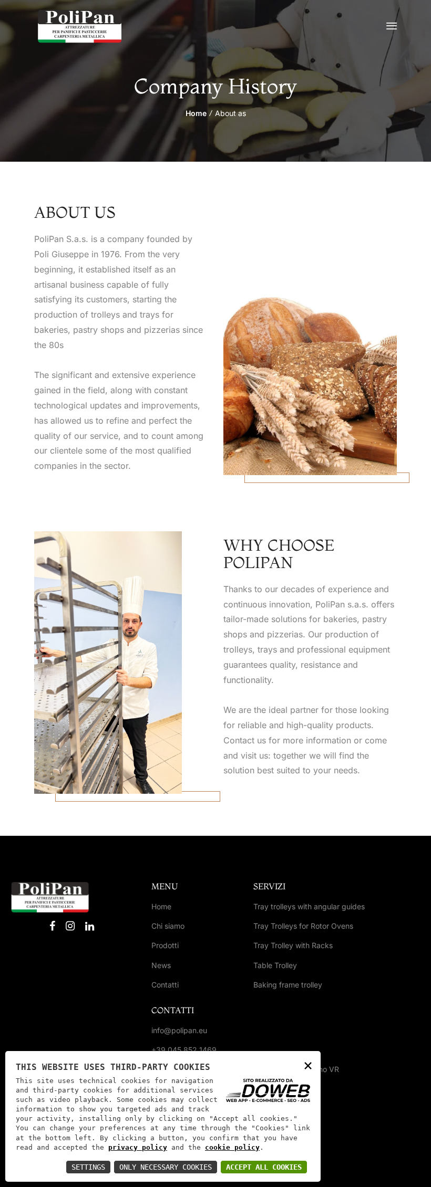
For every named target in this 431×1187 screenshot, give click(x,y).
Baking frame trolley (287, 984)
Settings (88, 1167)
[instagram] (70, 926)
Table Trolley (275, 965)
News (161, 965)
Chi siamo (167, 925)
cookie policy (232, 1147)
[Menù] (391, 25)
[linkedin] (89, 926)
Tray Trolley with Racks (293, 945)
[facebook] (52, 926)
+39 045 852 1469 (184, 1049)
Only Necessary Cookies (165, 1167)
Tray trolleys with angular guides (309, 906)
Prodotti (165, 945)
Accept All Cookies (264, 1167)
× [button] (308, 1065)
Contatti (165, 984)
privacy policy (137, 1147)
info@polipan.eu (179, 1030)
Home (196, 113)
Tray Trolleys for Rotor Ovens (303, 925)
